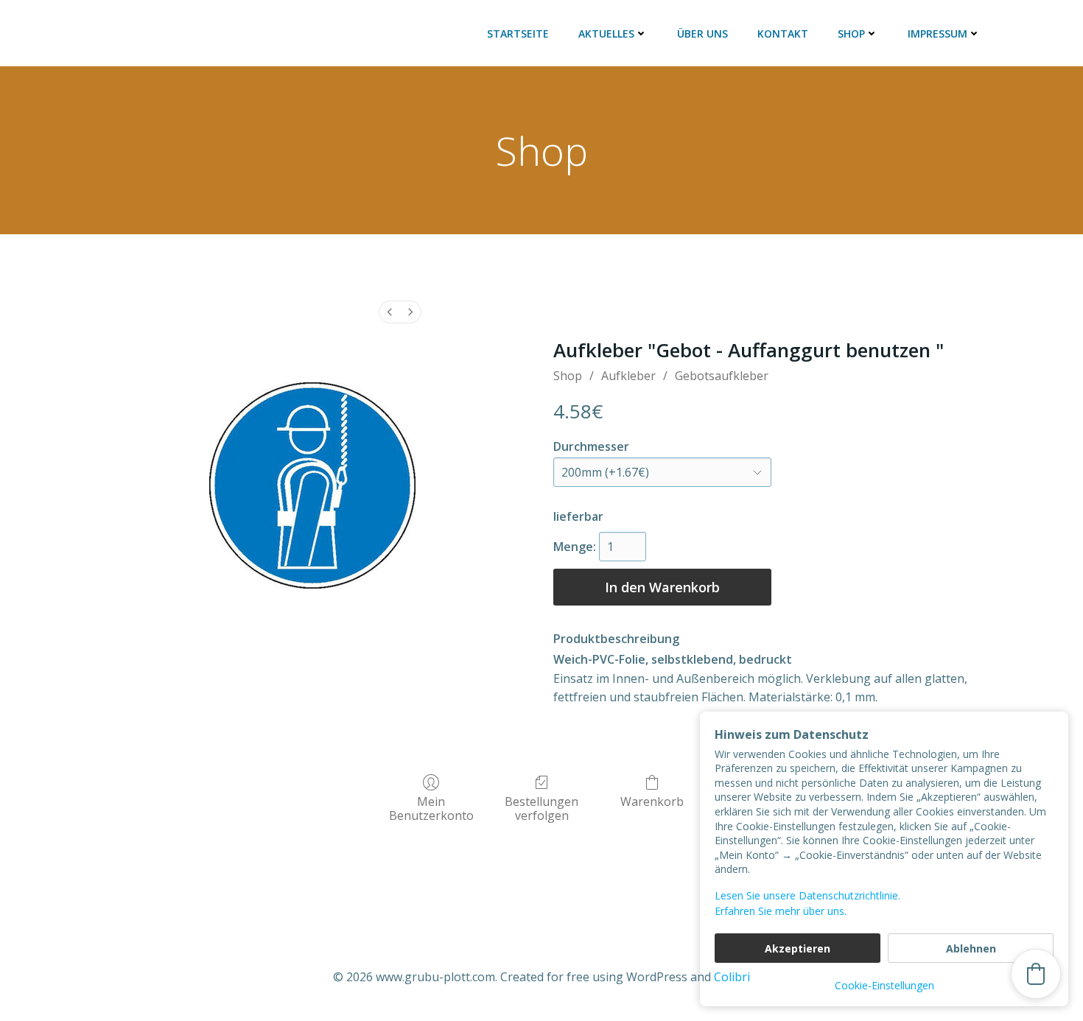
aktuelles (606, 34)
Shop (851, 34)
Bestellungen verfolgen (541, 808)
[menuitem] (389, 312)
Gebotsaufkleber (721, 376)
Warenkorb (652, 801)
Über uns (702, 34)
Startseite (518, 34)
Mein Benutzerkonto (431, 808)
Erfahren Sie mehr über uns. (781, 911)
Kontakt (782, 34)
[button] (1036, 974)
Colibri (732, 977)
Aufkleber (628, 376)
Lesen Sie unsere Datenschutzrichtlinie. (807, 895)
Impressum (937, 34)
